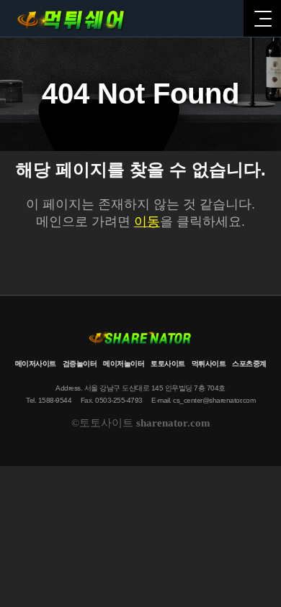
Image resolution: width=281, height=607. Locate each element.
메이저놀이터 (123, 364)
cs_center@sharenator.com (214, 400)
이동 (147, 221)
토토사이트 (168, 364)
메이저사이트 (35, 364)
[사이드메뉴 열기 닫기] (262, 18)
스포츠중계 (249, 364)
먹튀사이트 (209, 364)
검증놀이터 (80, 364)
